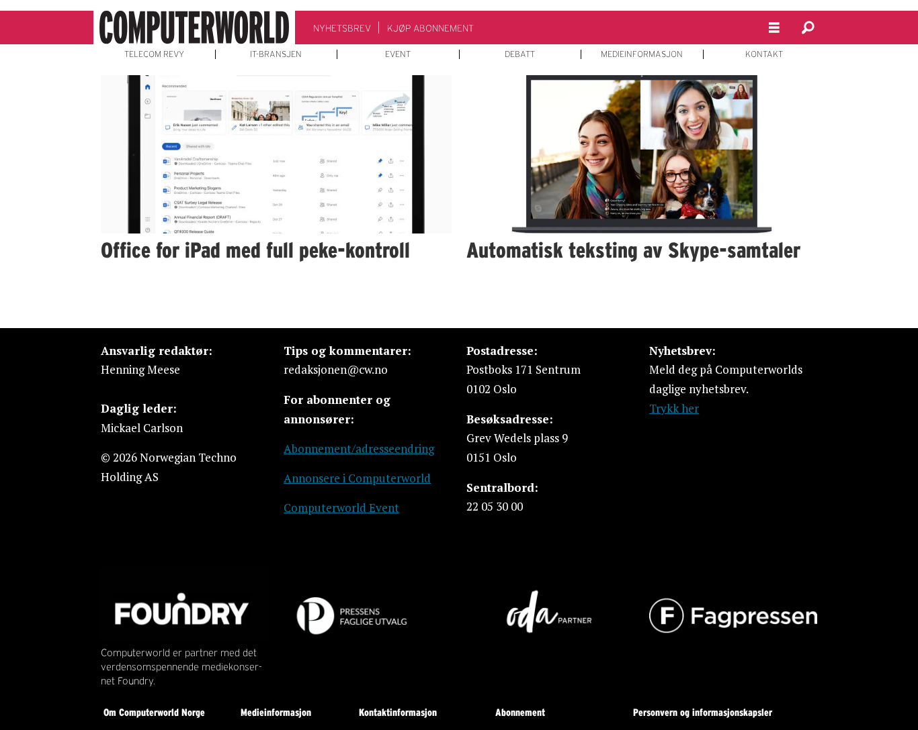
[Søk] (808, 27)
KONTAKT (764, 54)
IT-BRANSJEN (276, 54)
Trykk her (674, 408)
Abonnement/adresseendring (359, 448)
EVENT (398, 54)
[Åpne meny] (774, 28)
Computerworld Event (341, 507)
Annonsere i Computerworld (357, 478)
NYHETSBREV (342, 28)
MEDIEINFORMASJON (642, 54)
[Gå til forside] (194, 27)
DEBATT (520, 54)
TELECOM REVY (154, 54)
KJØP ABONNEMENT (430, 28)
